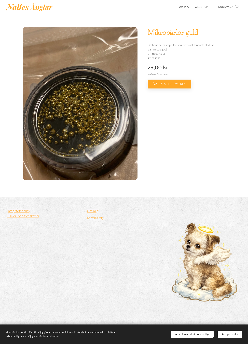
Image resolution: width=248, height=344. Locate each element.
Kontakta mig (95, 218)
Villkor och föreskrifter (23, 216)
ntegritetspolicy (19, 211)
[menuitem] (185, 7)
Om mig (92, 211)
